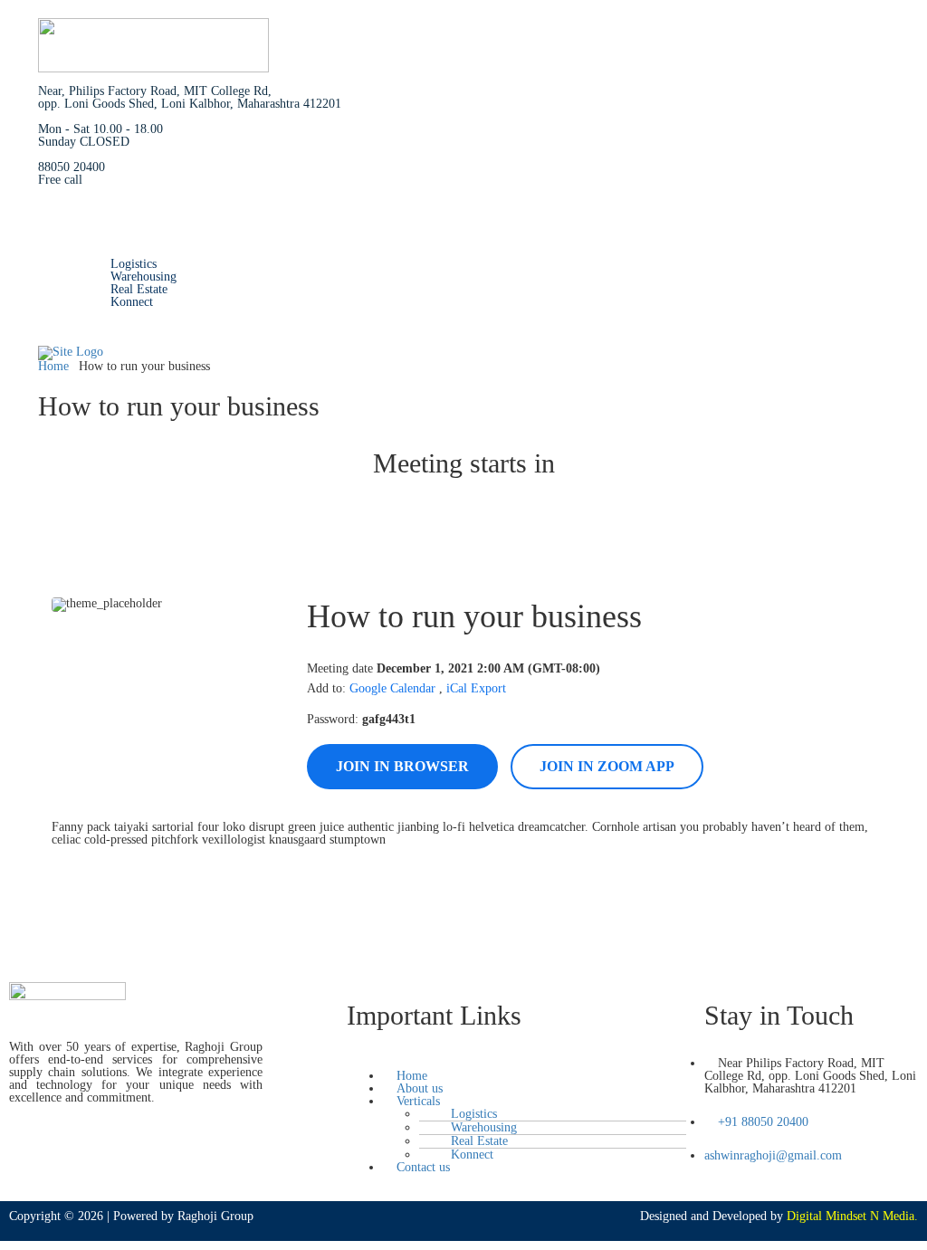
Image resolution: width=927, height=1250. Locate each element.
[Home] (70, 351)
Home (89, 226)
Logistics (133, 264)
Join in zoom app (607, 766)
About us (97, 238)
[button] (516, 1063)
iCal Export (476, 688)
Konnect (131, 302)
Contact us (101, 314)
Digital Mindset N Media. (852, 1216)
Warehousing (143, 276)
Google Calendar (392, 688)
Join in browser (402, 766)
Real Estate (138, 289)
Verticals (96, 251)
